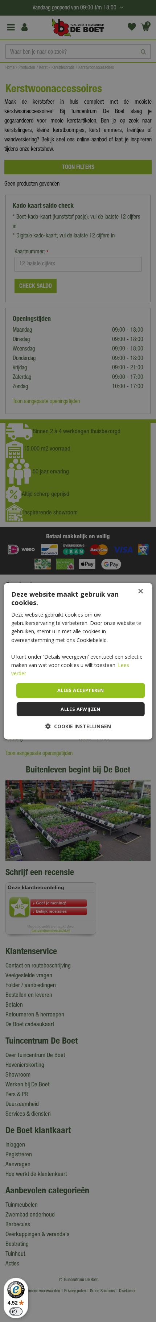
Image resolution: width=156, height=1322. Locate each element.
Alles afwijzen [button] (80, 709)
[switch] (15, 1311)
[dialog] (78, 661)
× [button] (140, 591)
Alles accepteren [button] (80, 690)
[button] (78, 726)
